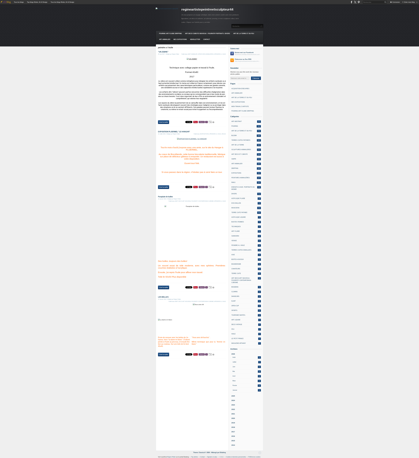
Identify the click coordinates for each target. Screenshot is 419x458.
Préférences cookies (254, 457)
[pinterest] (358, 2)
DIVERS (234, 194)
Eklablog (223, 452)
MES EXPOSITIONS (180, 39)
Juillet (234, 362)
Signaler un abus (212, 457)
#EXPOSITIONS (204, 134)
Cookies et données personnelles (236, 457)
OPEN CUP (235, 306)
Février (235, 385)
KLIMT (233, 301)
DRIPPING (234, 168)
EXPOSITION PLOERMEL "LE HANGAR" (174, 132)
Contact (206, 39)
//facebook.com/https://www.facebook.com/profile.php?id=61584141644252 (248, 54)
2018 (233, 427)
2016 (233, 436)
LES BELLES (163, 297)
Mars (234, 381)
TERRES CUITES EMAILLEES (241, 250)
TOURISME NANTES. (238, 315)
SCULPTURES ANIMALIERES (241, 149)
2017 (233, 432)
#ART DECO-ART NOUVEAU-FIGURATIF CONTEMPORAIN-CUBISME (194, 201)
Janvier (235, 390)
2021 (233, 414)
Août (234, 357)
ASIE (233, 254)
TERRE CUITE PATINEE (239, 212)
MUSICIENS (235, 208)
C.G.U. (222, 457)
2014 (233, 445)
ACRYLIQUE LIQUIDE (238, 217)
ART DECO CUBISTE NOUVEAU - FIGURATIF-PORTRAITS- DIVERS (207, 33)
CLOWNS (234, 291)
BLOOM (234, 135)
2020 (233, 418)
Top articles (194, 457)
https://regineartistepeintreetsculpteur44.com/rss (248, 61)
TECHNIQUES (236, 226)
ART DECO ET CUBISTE (239, 154)
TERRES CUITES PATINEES (240, 140)
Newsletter (195, 39)
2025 (233, 396)
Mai (234, 371)
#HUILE (224, 134)
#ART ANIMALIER (192, 54)
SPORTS (234, 310)
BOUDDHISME (236, 264)
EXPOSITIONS (236, 173)
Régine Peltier (171, 457)
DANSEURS (235, 296)
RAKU (233, 182)
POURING (234, 126)
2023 (233, 405)
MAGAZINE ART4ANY (238, 343)
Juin (234, 366)
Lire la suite (163, 122)
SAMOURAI (235, 236)
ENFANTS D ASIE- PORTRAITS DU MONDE (243, 188)
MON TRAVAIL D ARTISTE (240, 106)
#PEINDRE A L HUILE (220, 54)
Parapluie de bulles (165, 197)
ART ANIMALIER (164, 39)
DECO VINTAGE (236, 324)
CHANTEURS (235, 269)
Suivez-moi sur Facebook (244, 52)
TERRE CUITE (236, 273)
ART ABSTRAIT (236, 121)
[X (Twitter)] (355, 2)
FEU (232, 329)
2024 (233, 400)
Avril (234, 376)
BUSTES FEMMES (237, 222)
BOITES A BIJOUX (237, 259)
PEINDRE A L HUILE (238, 245)
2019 (233, 423)
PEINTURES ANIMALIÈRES (240, 178)
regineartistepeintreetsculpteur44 (207, 9)
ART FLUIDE (235, 231)
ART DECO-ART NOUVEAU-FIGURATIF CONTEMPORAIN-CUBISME (241, 280)
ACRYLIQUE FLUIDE (238, 198)
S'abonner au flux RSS (243, 59)
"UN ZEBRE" (163, 52)
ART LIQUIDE (235, 320)
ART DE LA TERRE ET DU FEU (243, 33)
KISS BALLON (236, 203)
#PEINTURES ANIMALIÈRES (206, 54)
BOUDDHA (234, 287)
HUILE (233, 334)
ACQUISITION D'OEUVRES (240, 88)
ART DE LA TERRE (237, 145)
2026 (233, 354)
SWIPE (233, 159)
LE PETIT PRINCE (237, 338)
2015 (233, 441)
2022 (233, 409)
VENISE (234, 240)
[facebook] (351, 2)
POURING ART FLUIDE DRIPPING (170, 33)
